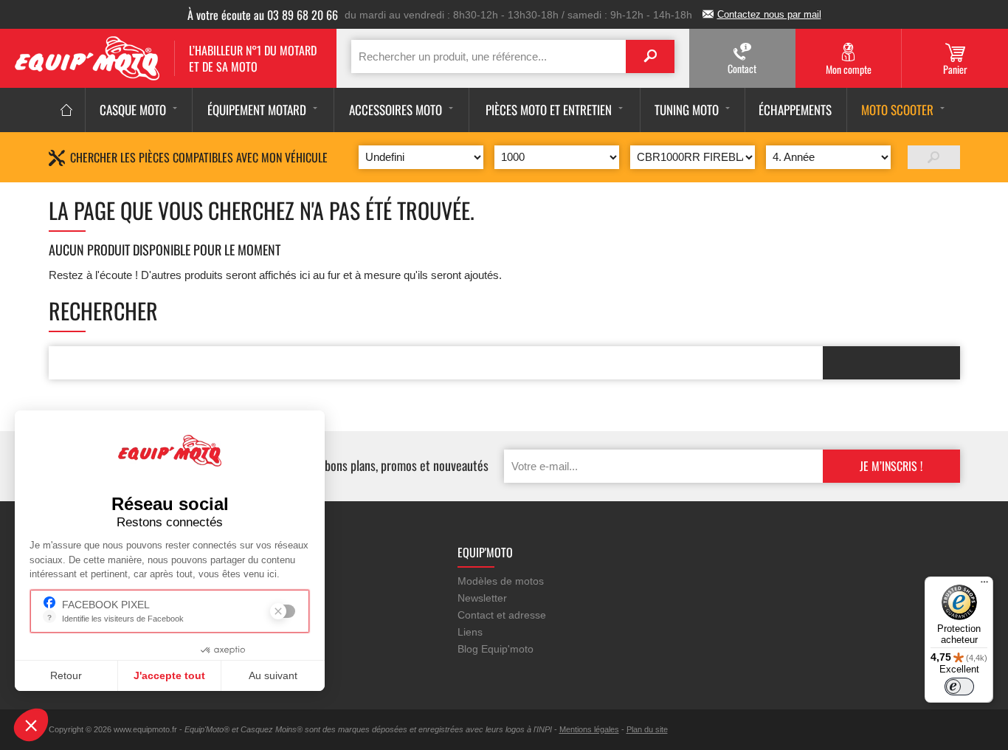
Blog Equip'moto (496, 649)
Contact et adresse (502, 615)
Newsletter (482, 598)
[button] (31, 725)
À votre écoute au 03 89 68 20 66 (262, 15)
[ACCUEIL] (67, 110)
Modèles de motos (501, 581)
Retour (66, 675)
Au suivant (273, 675)
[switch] (959, 686)
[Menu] (984, 585)
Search (650, 56)
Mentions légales (589, 729)
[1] (934, 157)
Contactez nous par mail (769, 14)
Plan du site (647, 729)
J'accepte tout (169, 675)
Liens (470, 632)
